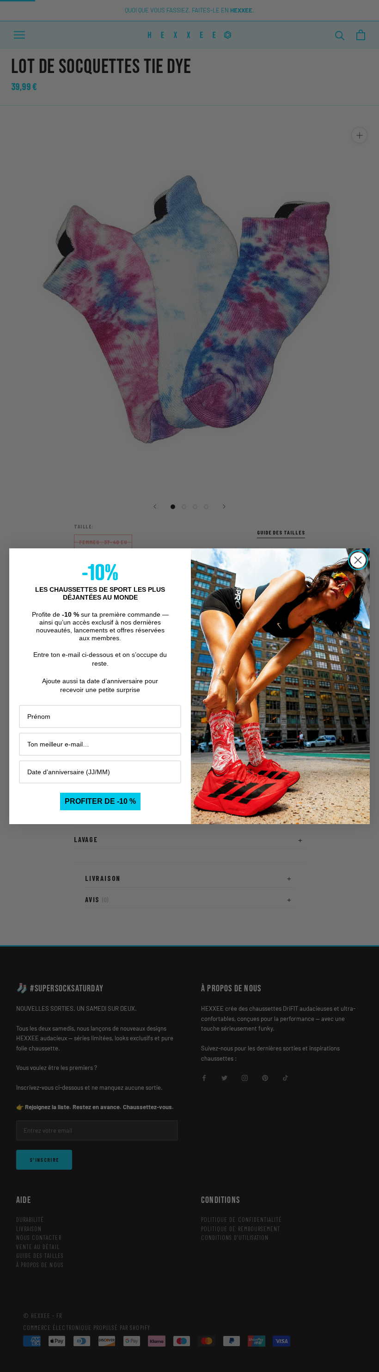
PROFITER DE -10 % (100, 801)
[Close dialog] (358, 560)
